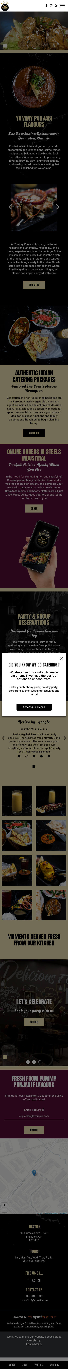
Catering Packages (34, 707)
